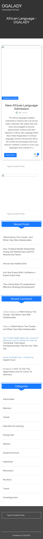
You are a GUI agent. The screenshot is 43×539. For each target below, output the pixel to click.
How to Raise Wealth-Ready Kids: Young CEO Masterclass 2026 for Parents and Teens (19, 252)
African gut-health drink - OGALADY (17, 357)
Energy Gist (8, 435)
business (7, 408)
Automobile (8, 399)
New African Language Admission (21, 107)
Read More (10, 155)
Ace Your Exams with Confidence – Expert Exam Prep (19, 273)
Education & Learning (13, 426)
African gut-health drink (15, 263)
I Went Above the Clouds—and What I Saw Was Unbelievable (18, 238)
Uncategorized (10, 497)
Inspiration (8, 461)
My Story (7, 479)
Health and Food (11, 453)
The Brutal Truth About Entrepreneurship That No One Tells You (20, 346)
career (6, 417)
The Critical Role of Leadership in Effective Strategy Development (19, 285)
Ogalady (25, 113)
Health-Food (9, 360)
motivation (8, 470)
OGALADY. (26, 535)
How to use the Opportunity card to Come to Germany (17, 372)
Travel (6, 488)
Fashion (6, 444)
